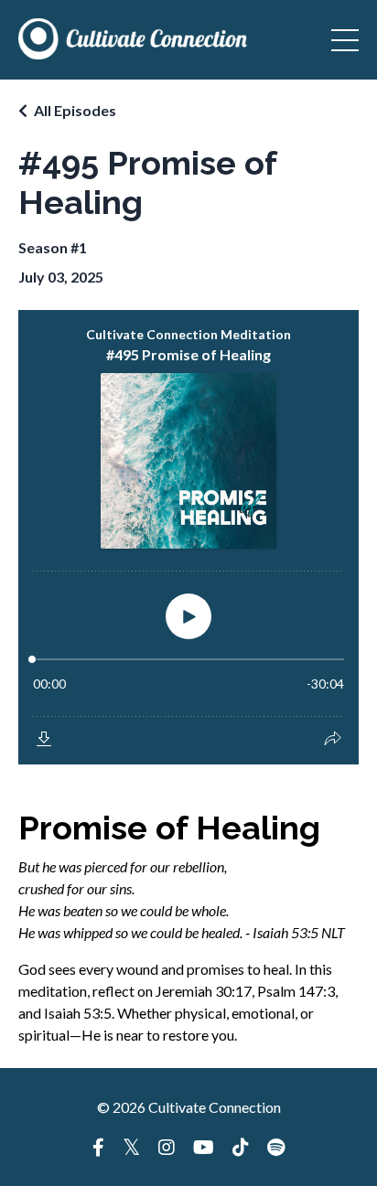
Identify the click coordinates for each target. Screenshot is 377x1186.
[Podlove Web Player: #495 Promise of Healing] (188, 537)
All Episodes (75, 110)
